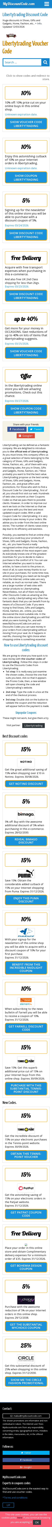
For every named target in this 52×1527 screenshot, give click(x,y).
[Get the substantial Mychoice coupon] (26, 1299)
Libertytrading (33, 725)
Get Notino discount (26, 784)
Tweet (37, 429)
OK (37, 1522)
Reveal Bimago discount (26, 840)
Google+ (27, 435)
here (19, 1517)
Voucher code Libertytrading (28, 124)
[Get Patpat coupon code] (26, 1188)
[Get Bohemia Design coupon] (26, 1244)
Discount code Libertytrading (28, 235)
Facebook (17, 429)
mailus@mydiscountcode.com (27, 1415)
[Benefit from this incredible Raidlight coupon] (26, 932)
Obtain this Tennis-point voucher (26, 1155)
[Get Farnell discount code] (26, 1002)
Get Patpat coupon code (26, 1214)
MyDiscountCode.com (19, 3)
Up (8, 1505)
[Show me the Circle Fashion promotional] (26, 1358)
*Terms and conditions (15, 1497)
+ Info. (38, 23)
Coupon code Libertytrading (27, 410)
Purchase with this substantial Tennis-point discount (26, 1088)
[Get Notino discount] (26, 762)
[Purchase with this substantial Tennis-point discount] (26, 1060)
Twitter (27, 1452)
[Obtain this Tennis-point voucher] (26, 1129)
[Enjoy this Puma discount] (26, 873)
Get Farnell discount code (26, 1028)
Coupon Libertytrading (26, 178)
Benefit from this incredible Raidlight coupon (26, 968)
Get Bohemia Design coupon (26, 1267)
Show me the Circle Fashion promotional (26, 1381)
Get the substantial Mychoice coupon (26, 1326)
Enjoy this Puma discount (26, 899)
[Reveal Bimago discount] (26, 814)
